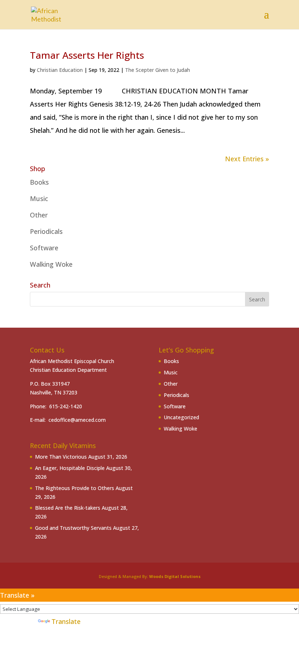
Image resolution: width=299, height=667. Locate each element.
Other (39, 215)
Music (39, 198)
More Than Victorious (61, 456)
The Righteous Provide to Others (74, 488)
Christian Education (60, 69)
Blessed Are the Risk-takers (67, 507)
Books (39, 182)
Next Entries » (247, 158)
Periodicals (46, 231)
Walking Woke (51, 264)
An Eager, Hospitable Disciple (70, 467)
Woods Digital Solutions (175, 576)
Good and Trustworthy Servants (73, 527)
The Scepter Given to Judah (157, 69)
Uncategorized (181, 417)
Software (44, 247)
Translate (66, 621)
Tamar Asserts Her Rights (87, 55)
